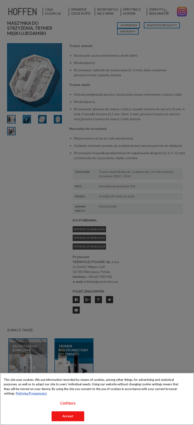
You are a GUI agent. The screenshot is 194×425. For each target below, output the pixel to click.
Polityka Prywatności (31, 393)
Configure (67, 403)
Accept (67, 416)
